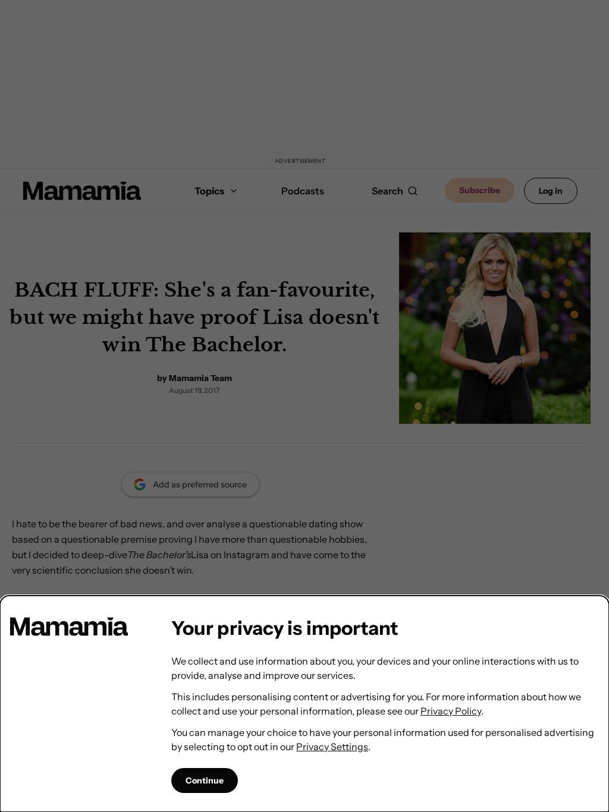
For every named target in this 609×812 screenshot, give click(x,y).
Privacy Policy (450, 711)
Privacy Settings (332, 747)
